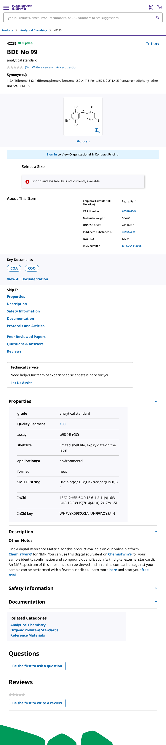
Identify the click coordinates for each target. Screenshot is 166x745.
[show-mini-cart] (160, 7)
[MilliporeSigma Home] (22, 7)
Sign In (52, 154)
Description (17, 303)
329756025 (129, 232)
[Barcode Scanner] (150, 7)
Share (155, 43)
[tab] (11, 30)
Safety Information (23, 311)
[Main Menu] (6, 7)
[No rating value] (16, 67)
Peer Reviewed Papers (26, 336)
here (113, 569)
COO (32, 268)
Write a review (42, 67)
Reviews (14, 351)
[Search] (157, 17)
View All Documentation (27, 279)
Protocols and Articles (26, 325)
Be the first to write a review (39, 704)
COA (14, 268)
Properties (16, 296)
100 (62, 424)
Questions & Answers (25, 344)
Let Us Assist (21, 383)
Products (7, 30)
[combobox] (83, 17)
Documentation (20, 318)
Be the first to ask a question (37, 665)
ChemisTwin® (20, 554)
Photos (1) (83, 141)
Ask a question (66, 67)
